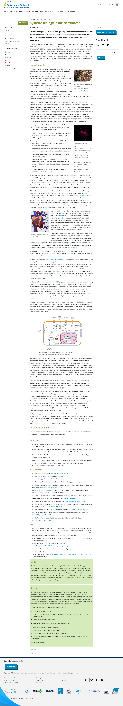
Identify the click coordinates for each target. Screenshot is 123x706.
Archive (64, 678)
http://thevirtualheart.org (67, 498)
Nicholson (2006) (54, 282)
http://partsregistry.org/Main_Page (51, 506)
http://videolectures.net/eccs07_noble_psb (51, 487)
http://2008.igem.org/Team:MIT (41, 515)
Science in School (34, 20)
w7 (39, 400)
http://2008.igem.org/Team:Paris (79, 509)
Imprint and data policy (11, 682)
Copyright (39, 678)
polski (8, 60)
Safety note (40, 680)
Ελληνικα (9, 57)
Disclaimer (39, 682)
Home (6, 11)
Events (47, 11)
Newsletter (103, 5)
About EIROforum (9, 680)
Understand (34, 11)
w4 (59, 215)
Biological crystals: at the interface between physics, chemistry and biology (68, 554)
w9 (51, 407)
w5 (72, 391)
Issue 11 (50, 20)
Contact (96, 5)
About (52, 11)
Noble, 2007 (64, 216)
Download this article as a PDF (106, 32)
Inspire (28, 11)
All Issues (21, 11)
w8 (54, 405)
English (8, 52)
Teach (41, 11)
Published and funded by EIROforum (13, 698)
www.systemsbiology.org (82, 482)
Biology (11, 38)
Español (8, 63)
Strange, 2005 (72, 247)
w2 (90, 111)
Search (111, 5)
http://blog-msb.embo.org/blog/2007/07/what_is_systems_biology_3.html (52, 544)
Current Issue (13, 11)
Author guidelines (70, 11)
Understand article (23, 23)
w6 (74, 396)
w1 (35, 46)
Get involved (59, 11)
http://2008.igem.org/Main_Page (75, 501)
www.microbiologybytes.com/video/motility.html (47, 479)
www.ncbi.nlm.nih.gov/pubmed (60, 473)
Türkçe (8, 65)
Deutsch (8, 55)
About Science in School (11, 678)
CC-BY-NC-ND (34, 653)
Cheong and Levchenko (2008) (59, 259)
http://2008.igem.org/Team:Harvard (42, 520)
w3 (49, 127)
